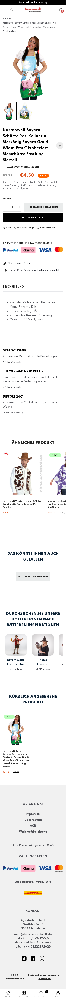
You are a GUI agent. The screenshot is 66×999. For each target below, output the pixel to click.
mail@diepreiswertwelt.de (33, 934)
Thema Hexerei (42, 662)
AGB (33, 826)
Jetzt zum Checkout (33, 218)
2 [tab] (34, 95)
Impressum (33, 814)
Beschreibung (13, 287)
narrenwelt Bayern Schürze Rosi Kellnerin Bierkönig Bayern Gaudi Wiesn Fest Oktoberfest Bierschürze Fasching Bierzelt (16, 759)
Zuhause (7, 19)
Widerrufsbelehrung (33, 832)
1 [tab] (31, 95)
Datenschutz (33, 820)
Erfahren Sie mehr (12, 362)
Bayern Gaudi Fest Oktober (16, 662)
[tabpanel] (33, 67)
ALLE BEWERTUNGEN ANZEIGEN (23, 167)
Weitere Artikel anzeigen (33, 576)
